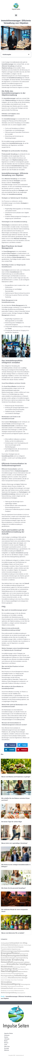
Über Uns (7, 1046)
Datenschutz (4, 947)
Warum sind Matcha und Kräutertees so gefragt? (15, 776)
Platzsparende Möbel (6, 973)
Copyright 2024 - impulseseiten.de (16, 1055)
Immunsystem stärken (21, 962)
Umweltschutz (7, 988)
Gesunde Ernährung (12, 959)
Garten (6, 1037)
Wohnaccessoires (19, 990)
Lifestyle (6, 1039)
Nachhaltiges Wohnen (23, 969)
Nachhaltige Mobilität (19, 967)
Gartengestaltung (22, 958)
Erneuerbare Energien (8, 958)
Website (6, 1050)
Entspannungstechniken (14, 955)
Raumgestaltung (7, 975)
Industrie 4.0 (3, 964)
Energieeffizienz (10, 953)
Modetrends (7, 966)
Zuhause (6, 1035)
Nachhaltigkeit (9, 971)
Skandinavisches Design (17, 978)
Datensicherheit (13, 947)
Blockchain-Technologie (24, 945)
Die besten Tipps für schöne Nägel (11, 821)
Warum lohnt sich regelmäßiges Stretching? (14, 843)
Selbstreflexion (4, 977)
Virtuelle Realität (10, 990)
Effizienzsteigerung (9, 951)
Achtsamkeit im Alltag (18, 943)
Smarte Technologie (5, 980)
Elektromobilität (23, 951)
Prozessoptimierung (17, 973)
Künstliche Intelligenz (19, 964)
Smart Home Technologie (17, 980)
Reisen (6, 1042)
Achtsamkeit (5, 943)
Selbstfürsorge (20, 975)
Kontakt (6, 1048)
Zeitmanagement (21, 992)
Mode (6, 1040)
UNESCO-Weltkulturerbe (19, 988)
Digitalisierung (16, 949)
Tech (5, 1044)
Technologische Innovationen (15, 986)
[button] (16, 15)
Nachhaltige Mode (9, 969)
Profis (2, 996)
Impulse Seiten (8, 1033)
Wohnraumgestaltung (9, 992)
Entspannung (24, 953)
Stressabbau (6, 982)
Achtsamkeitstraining (8, 945)
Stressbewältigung (10, 984)
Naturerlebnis (22, 971)
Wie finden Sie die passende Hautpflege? (13, 888)
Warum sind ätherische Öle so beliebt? (12, 933)
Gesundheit (7, 962)
